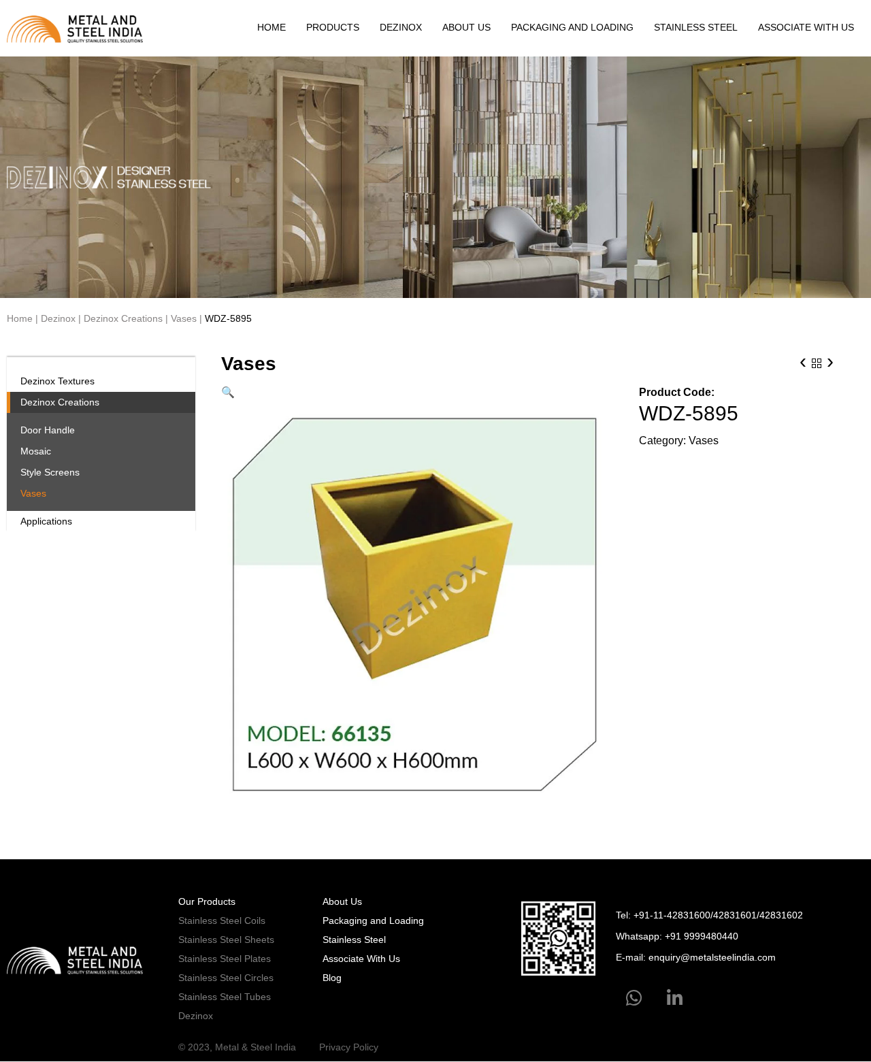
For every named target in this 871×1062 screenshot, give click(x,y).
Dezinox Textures (57, 381)
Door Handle (47, 430)
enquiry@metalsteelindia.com (712, 957)
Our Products (206, 901)
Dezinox (401, 27)
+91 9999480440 (701, 936)
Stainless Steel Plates (224, 958)
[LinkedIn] (675, 998)
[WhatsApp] (634, 998)
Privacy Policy (348, 1047)
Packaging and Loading (572, 27)
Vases (184, 318)
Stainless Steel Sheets (226, 939)
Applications (46, 521)
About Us (466, 27)
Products (332, 27)
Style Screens (50, 472)
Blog (332, 977)
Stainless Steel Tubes (224, 996)
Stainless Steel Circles (226, 977)
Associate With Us (806, 27)
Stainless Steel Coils (221, 920)
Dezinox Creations (123, 318)
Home (271, 27)
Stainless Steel (696, 27)
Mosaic (35, 451)
